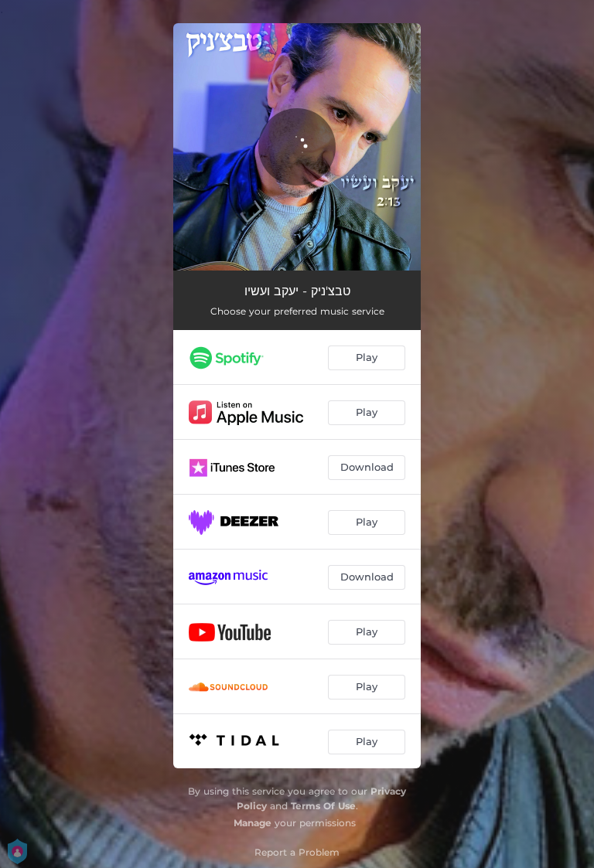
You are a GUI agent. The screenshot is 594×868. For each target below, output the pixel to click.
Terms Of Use (323, 806)
